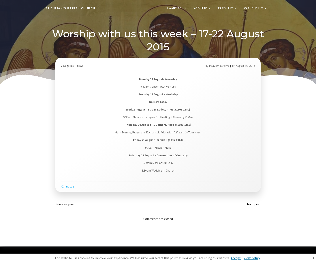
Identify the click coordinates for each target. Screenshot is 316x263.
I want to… (175, 8)
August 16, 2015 (245, 65)
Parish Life (226, 8)
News (80, 65)
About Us (201, 8)
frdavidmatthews (219, 65)
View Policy (252, 258)
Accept (236, 258)
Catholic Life (254, 8)
